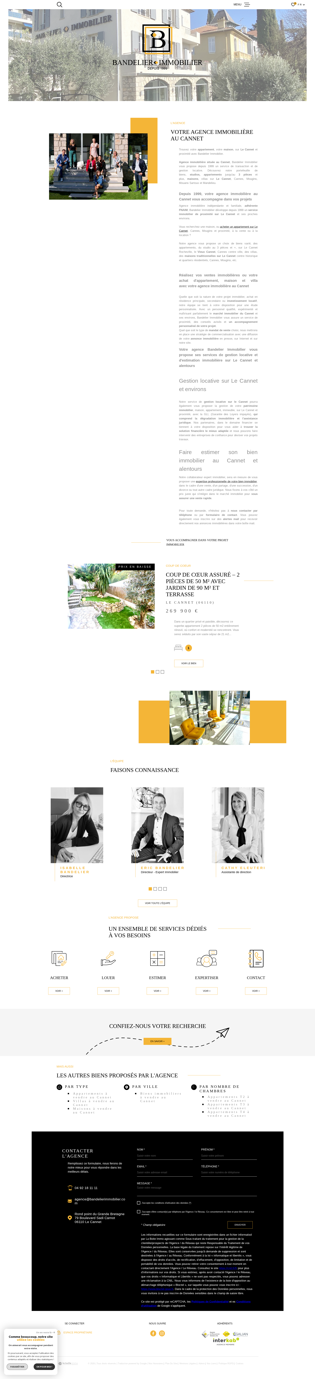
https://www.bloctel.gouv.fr (157, 1289)
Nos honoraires (155, 1363)
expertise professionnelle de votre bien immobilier (226, 481)
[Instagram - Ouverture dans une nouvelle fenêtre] (162, 1333)
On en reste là (44, 1332)
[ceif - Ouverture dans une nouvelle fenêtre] (211, 1334)
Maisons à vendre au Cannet (92, 1110)
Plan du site (171, 1363)
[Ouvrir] (60, 5)
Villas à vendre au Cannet (94, 1103)
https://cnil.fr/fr (228, 1268)
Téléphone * (210, 1166)
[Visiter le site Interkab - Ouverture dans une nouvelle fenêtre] (226, 1341)
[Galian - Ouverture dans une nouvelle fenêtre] (240, 1334)
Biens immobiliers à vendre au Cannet (161, 1097)
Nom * (141, 1149)
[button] (152, 672)
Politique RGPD (226, 1363)
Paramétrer (17, 1366)
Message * (144, 1183)
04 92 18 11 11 (86, 1188)
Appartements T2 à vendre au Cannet (229, 1098)
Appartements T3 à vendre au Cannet (229, 1106)
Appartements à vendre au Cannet (92, 1095)
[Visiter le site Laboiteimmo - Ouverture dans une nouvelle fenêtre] (68, 1363)
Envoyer (240, 1225)
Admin (202, 1363)
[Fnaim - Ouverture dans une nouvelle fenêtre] (226, 1334)
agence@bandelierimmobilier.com (100, 1201)
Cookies (239, 1364)
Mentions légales (187, 1363)
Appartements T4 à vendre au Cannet (229, 1113)
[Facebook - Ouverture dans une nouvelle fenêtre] (153, 1333)
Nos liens (211, 1363)
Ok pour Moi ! (44, 1366)
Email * (141, 1166)
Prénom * (207, 1149)
